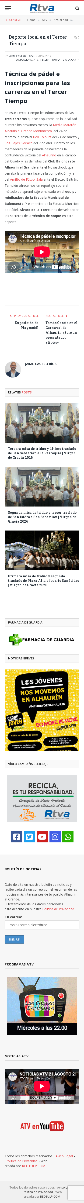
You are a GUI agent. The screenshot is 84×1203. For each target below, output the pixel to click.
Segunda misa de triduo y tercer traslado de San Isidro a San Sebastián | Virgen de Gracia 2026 (42, 517)
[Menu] (8, 8)
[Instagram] (55, 836)
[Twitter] (29, 836)
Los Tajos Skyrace (18, 143)
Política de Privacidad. (58, 909)
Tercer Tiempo (50, 59)
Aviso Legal (64, 1156)
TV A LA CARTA (70, 59)
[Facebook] (16, 836)
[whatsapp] (68, 836)
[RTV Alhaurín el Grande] (42, 8)
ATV (36, 59)
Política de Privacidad (22, 1161)
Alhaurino (49, 155)
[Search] (76, 8)
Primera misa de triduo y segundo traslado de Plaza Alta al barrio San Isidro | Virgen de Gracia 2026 (43, 580)
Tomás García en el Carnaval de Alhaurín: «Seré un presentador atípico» (61, 333)
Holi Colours (42, 137)
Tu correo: (13, 917)
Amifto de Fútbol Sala (26, 179)
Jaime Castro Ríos (21, 56)
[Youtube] (42, 836)
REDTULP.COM (33, 1166)
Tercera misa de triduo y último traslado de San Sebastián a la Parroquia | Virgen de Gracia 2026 (42, 453)
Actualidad (24, 59)
